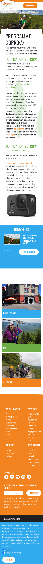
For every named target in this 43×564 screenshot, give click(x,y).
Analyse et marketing (13, 553)
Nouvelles (10, 425)
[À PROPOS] (21, 366)
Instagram (12, 477)
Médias (9, 431)
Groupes (10, 445)
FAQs (30, 417)
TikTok (18, 477)
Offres (8, 450)
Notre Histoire (12, 417)
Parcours (32, 408)
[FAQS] (21, 331)
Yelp (29, 477)
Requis (8, 550)
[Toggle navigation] (39, 5)
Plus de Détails (28, 252)
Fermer (9, 559)
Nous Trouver (13, 408)
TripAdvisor (23, 477)
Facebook (6, 477)
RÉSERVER (30, 5)
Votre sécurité (33, 414)
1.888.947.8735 (33, 453)
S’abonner (34, 493)
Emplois (9, 434)
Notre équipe (11, 428)
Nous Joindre (34, 445)
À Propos (9, 414)
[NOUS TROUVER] (21, 297)
